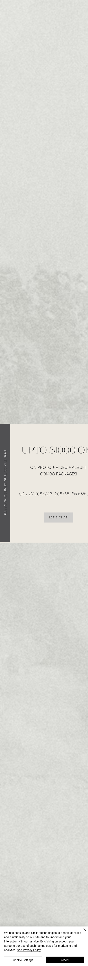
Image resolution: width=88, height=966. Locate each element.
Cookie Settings (23, 960)
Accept (65, 960)
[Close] (82, 932)
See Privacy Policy (29, 950)
